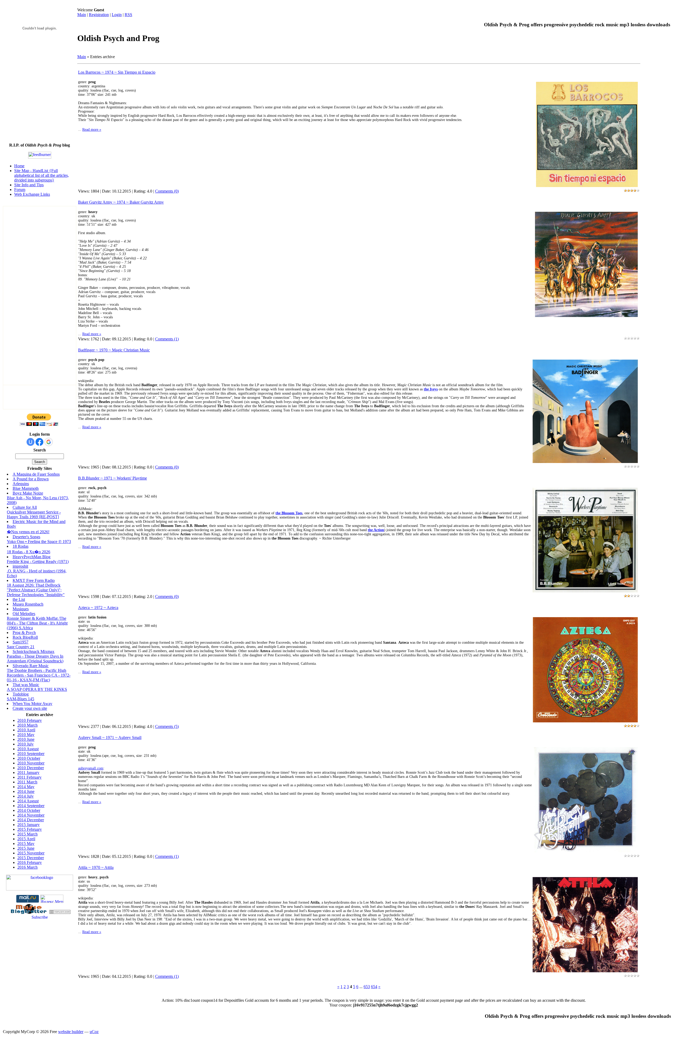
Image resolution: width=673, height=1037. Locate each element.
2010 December (30, 768)
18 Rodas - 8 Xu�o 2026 (28, 552)
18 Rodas (20, 546)
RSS (128, 14)
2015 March (27, 834)
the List (19, 599)
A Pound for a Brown (31, 479)
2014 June (25, 791)
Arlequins (21, 483)
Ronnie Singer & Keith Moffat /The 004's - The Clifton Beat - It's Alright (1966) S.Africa (37, 623)
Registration (99, 14)
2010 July (25, 744)
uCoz (94, 1031)
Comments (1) (167, 339)
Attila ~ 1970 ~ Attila (96, 867)
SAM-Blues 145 (20, 699)
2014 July (25, 796)
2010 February (29, 720)
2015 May (25, 843)
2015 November (30, 853)
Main (81, 14)
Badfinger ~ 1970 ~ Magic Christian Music (114, 350)
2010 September (30, 753)
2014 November (30, 815)
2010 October (28, 758)
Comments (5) (167, 726)
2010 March (27, 725)
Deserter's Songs (26, 537)
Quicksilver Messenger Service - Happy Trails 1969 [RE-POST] (34, 514)
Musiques (21, 609)
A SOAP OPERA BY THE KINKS (37, 689)
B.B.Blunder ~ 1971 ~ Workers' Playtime (112, 478)
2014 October (28, 810)
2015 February (29, 829)
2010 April (26, 730)
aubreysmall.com (90, 768)
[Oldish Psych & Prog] (39, 889)
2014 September (30, 805)
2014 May (25, 786)
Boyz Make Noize (28, 493)
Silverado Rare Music (31, 665)
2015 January (28, 824)
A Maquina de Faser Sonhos (36, 474)
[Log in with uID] (30, 442)
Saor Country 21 (20, 647)
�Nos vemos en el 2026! (28, 532)
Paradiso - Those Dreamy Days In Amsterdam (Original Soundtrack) (35, 658)
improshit (20, 566)
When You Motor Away (32, 703)
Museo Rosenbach (28, 604)
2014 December (30, 820)
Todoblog (21, 694)
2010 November (30, 763)
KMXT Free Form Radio (34, 580)
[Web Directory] (59, 912)
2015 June (25, 848)
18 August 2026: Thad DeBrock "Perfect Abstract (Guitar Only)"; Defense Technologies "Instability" (36, 590)
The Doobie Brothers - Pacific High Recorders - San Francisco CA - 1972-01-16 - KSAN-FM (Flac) (38, 675)
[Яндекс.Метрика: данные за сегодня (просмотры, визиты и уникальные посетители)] (51, 899)
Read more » (91, 130)
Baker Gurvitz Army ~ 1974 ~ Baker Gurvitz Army (121, 202)
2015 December (30, 857)
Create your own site (30, 708)
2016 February (29, 862)
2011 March (27, 782)
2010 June (25, 739)
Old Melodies (24, 613)
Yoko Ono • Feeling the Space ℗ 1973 (39, 541)
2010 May (25, 734)
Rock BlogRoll (25, 637)
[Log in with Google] (48, 442)
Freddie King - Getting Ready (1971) (38, 561)
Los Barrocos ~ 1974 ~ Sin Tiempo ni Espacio (116, 72)
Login (117, 14)
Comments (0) (167, 191)
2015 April (26, 839)
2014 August (28, 801)
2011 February (29, 777)
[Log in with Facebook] (39, 442)
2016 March (27, 867)
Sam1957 (20, 642)
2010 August (28, 749)
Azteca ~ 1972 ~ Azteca (98, 607)
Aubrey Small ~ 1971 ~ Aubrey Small (109, 737)
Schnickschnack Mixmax (33, 651)
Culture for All (25, 507)
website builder (70, 1031)
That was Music (26, 684)
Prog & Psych (24, 632)
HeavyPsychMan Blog (31, 557)
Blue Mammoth (26, 488)
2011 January (28, 772)
